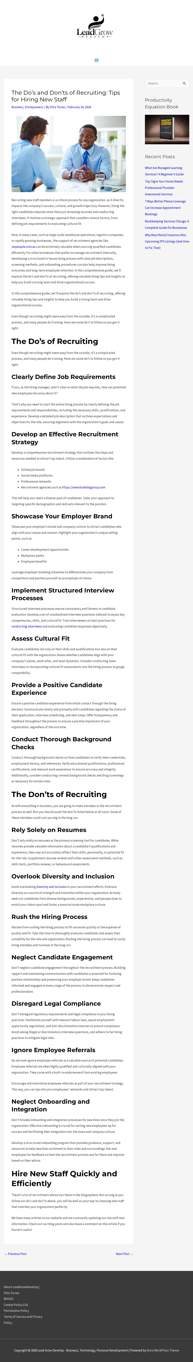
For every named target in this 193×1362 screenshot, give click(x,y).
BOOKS (9, 1299)
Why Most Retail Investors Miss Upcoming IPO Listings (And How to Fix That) (167, 241)
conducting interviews (26, 626)
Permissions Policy (16, 1311)
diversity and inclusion (51, 887)
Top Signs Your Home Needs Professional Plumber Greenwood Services (164, 187)
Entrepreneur (34, 107)
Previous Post (15, 1254)
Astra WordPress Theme (163, 1350)
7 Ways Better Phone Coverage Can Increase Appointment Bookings (165, 207)
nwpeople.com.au (23, 247)
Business (17, 107)
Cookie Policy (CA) (16, 1305)
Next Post (124, 1254)
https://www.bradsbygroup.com (83, 487)
